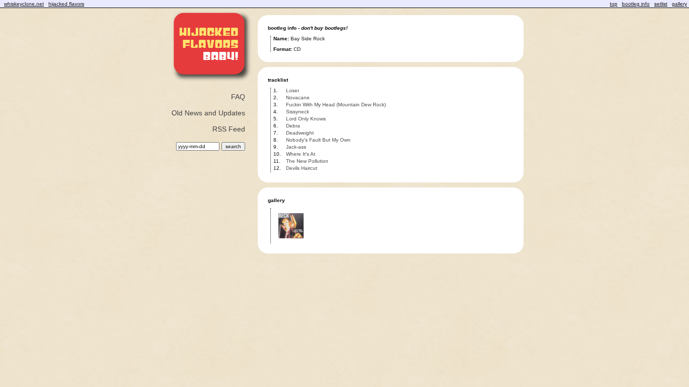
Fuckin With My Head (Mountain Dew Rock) (336, 104)
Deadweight (300, 133)
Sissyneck (297, 111)
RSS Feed (228, 129)
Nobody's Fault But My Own (318, 140)
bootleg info (636, 4)
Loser (292, 90)
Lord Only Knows (306, 118)
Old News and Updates (208, 113)
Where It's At (300, 154)
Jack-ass (296, 147)
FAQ (238, 97)
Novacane (298, 97)
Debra (293, 125)
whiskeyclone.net (24, 4)
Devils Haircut (301, 168)
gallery (679, 4)
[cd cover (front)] (291, 241)
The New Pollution (307, 161)
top (613, 4)
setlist (660, 4)
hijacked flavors (66, 4)
